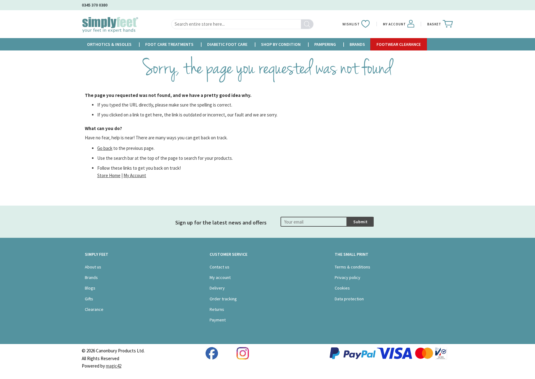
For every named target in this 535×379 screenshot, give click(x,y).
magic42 (113, 366)
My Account (135, 175)
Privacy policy (347, 277)
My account (220, 277)
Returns (217, 309)
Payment (218, 320)
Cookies (342, 288)
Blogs (90, 288)
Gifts (89, 299)
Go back (104, 148)
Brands (91, 277)
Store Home (108, 175)
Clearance (94, 309)
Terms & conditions (352, 267)
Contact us (219, 267)
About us (93, 267)
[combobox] (242, 24)
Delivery (217, 288)
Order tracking (223, 299)
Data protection (349, 299)
